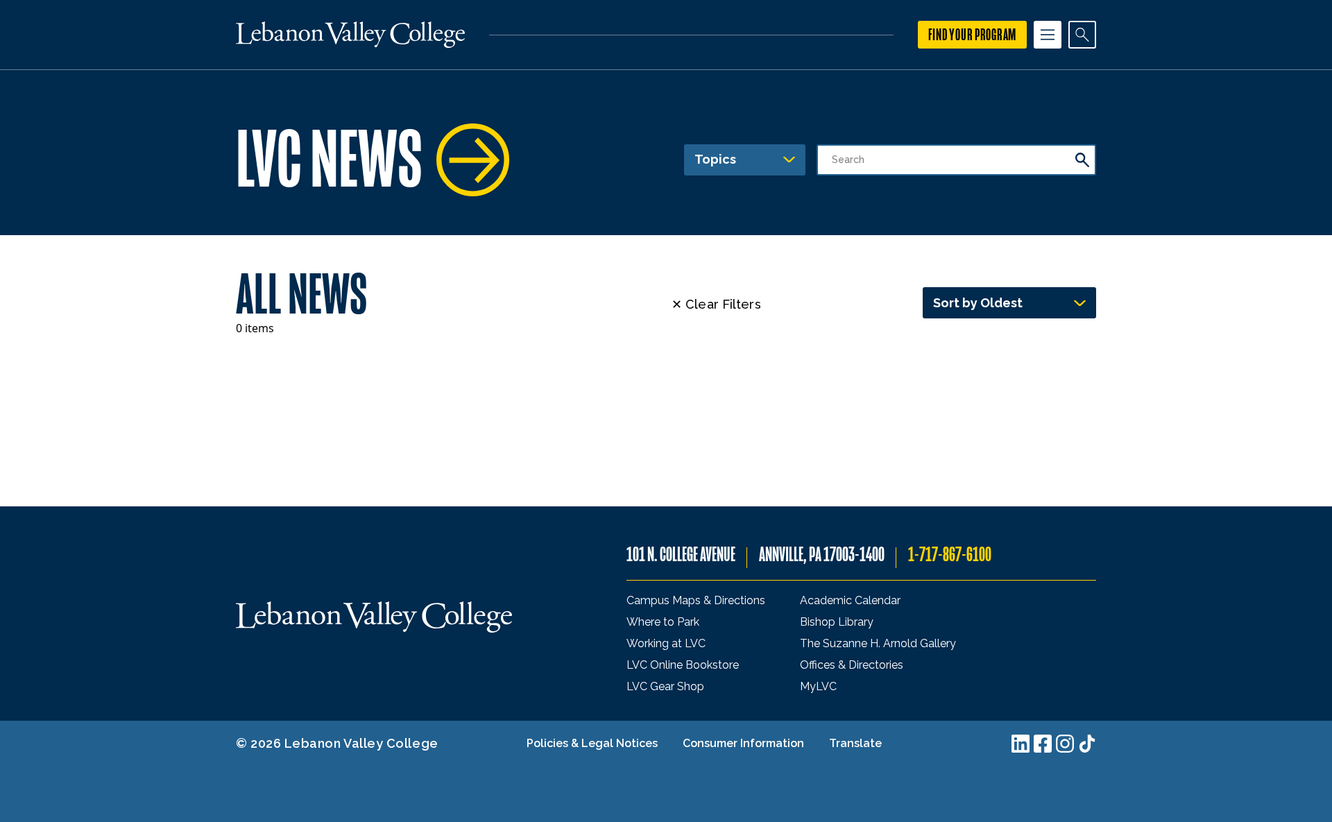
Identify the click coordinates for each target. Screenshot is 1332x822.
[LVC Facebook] (1043, 744)
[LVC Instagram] (1065, 744)
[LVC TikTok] (1087, 744)
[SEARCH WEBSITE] (1082, 35)
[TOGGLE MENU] (1047, 35)
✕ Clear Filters (716, 304)
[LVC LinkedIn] (1020, 744)
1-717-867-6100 (949, 554)
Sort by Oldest (978, 303)
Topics (715, 159)
